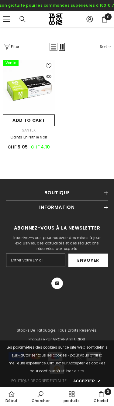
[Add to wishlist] (48, 65)
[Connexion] (90, 19)
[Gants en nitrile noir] (29, 85)
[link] (40, 396)
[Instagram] (57, 283)
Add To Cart (28, 120)
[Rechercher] (22, 19)
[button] (53, 47)
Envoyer (88, 260)
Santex (29, 130)
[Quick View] (48, 76)
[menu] (6, 19)
